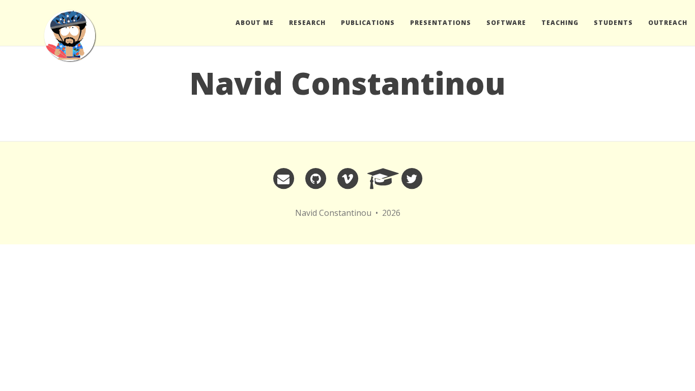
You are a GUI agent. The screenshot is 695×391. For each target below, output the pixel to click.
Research (307, 22)
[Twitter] (411, 178)
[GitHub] (315, 178)
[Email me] (283, 178)
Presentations (440, 22)
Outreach (667, 22)
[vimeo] (347, 178)
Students (613, 22)
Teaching (559, 22)
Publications (368, 22)
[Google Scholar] (379, 178)
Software (506, 22)
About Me (255, 22)
